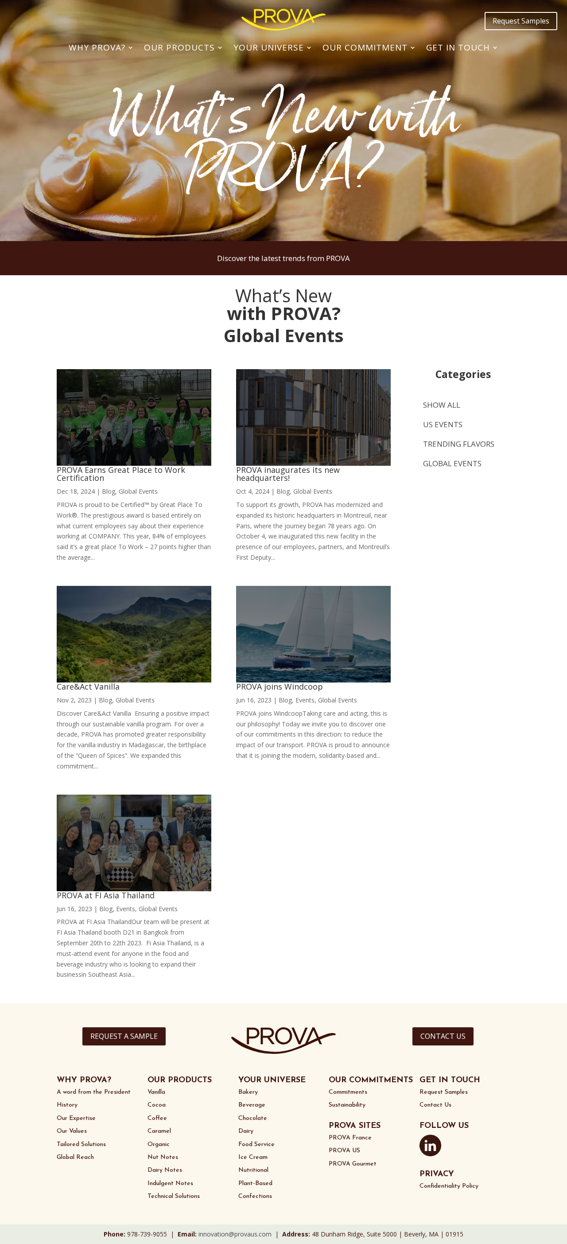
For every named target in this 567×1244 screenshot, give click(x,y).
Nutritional (253, 1170)
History (67, 1105)
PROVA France (350, 1138)
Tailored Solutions (81, 1144)
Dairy (245, 1131)
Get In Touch (458, 47)
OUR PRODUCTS (180, 1080)
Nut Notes (163, 1157)
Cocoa (157, 1105)
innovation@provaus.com (235, 1234)
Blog (108, 491)
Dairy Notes (165, 1170)
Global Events (138, 491)
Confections (255, 1196)
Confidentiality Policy (448, 1186)
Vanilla (156, 1092)
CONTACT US (443, 1036)
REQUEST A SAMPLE (124, 1036)
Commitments (348, 1092)
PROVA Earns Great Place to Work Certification (121, 473)
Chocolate (252, 1118)
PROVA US (344, 1150)
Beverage (251, 1105)
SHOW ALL (441, 405)
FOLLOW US (444, 1126)
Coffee (157, 1118)
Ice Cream (253, 1157)
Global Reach (75, 1157)
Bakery (248, 1092)
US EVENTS (442, 424)
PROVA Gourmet (353, 1164)
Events (125, 909)
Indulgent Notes (170, 1183)
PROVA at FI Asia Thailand (106, 895)
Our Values (72, 1131)
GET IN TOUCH (449, 1080)
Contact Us (435, 1105)
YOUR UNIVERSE (272, 1080)
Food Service (256, 1144)
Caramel (159, 1131)
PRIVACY (436, 1174)
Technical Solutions (174, 1196)
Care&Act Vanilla (88, 686)
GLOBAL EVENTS (452, 463)
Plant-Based (255, 1183)
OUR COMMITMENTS (371, 1080)
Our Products (179, 47)
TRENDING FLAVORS (458, 444)
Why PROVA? (97, 47)
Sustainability (347, 1105)
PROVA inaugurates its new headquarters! (288, 473)
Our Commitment (365, 47)
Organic (159, 1144)
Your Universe (268, 47)
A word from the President (94, 1092)
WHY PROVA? (84, 1080)
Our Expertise (76, 1118)
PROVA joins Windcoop (279, 686)
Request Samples (521, 21)
